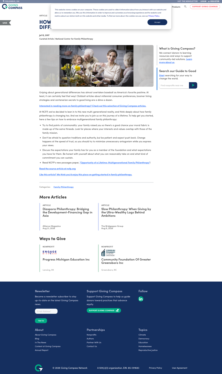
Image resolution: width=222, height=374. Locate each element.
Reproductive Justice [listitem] (148, 350)
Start (161, 75)
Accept (157, 22)
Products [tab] (176, 6)
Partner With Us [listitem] (94, 342)
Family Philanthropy (64, 186)
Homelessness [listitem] (145, 346)
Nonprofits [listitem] (91, 334)
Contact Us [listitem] (92, 346)
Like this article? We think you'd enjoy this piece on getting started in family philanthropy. (85, 174)
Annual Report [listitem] (41, 350)
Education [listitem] (143, 342)
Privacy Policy (155, 367)
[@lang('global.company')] (12, 6)
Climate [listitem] (142, 334)
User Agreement (179, 367)
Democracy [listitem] (143, 338)
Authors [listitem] (90, 338)
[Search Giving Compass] (185, 7)
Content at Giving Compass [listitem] (48, 346)
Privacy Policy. (154, 16)
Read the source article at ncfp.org (57, 168)
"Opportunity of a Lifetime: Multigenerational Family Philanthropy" (115, 162)
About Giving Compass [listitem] (45, 334)
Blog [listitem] (37, 338)
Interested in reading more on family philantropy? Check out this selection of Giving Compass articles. (92, 105)
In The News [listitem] (40, 342)
